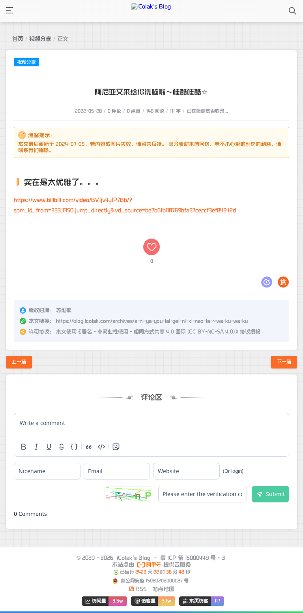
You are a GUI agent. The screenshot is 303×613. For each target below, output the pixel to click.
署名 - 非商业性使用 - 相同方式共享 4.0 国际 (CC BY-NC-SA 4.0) (158, 332)
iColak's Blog (133, 558)
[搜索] (292, 10)
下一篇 (284, 362)
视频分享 (40, 39)
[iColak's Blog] (151, 11)
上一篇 (19, 362)
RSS (140, 589)
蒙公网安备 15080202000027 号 (154, 581)
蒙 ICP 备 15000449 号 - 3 (192, 558)
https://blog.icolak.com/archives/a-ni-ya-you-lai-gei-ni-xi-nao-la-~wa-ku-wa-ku (152, 321)
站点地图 (163, 589)
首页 (17, 39)
